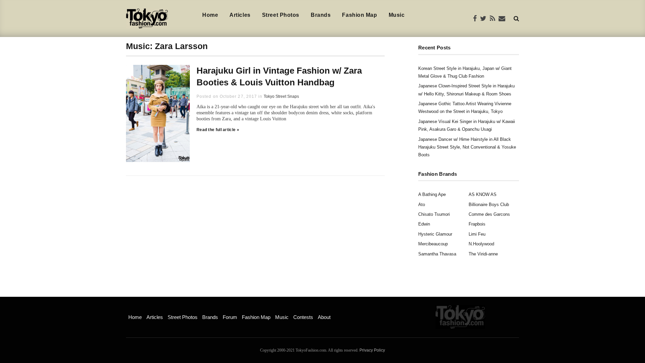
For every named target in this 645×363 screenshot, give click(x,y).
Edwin (424, 224)
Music (397, 15)
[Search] (516, 18)
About (324, 317)
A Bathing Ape (432, 194)
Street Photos (280, 15)
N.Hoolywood (481, 243)
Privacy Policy (372, 350)
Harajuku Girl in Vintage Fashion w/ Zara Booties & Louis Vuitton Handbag (279, 76)
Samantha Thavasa (437, 253)
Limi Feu (477, 234)
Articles (239, 15)
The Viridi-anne (483, 253)
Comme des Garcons (489, 214)
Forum (230, 317)
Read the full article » (218, 129)
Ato (421, 204)
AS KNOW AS (483, 194)
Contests (303, 317)
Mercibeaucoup (433, 243)
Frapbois (477, 224)
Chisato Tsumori (434, 214)
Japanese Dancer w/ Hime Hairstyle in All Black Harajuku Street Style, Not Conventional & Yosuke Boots (467, 147)
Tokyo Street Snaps (281, 96)
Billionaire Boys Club (489, 204)
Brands (321, 15)
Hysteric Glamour (435, 234)
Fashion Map (359, 15)
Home (210, 15)
